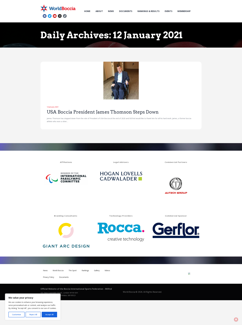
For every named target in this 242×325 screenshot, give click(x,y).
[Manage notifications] (236, 319)
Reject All (33, 314)
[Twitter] (50, 16)
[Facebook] (45, 16)
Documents (64, 277)
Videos (107, 270)
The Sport (73, 270)
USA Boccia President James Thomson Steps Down (103, 112)
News (45, 270)
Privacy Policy (48, 277)
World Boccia (58, 270)
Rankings (85, 270)
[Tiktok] (65, 16)
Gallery (97, 270)
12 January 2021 (52, 107)
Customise (16, 314)
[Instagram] (60, 16)
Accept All (49, 314)
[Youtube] (55, 16)
